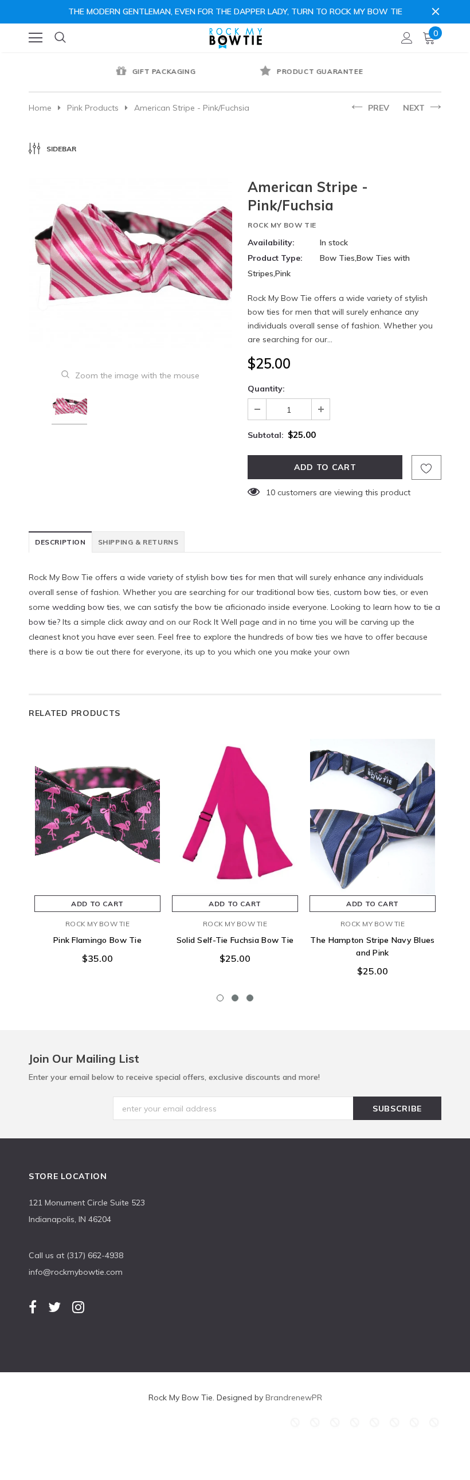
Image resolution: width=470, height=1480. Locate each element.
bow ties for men (243, 577)
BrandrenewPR (293, 1397)
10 (270, 492)
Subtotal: (266, 435)
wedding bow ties (86, 607)
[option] (132, 72)
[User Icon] (407, 38)
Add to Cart (97, 903)
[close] (435, 11)
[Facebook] (33, 1307)
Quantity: (266, 388)
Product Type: (275, 258)
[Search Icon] (60, 38)
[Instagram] (78, 1307)
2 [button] (235, 998)
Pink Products (93, 108)
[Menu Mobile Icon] (35, 38)
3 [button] (249, 998)
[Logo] (235, 35)
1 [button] (220, 998)
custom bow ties (365, 592)
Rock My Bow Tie (282, 225)
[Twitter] (54, 1307)
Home (40, 108)
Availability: (271, 242)
